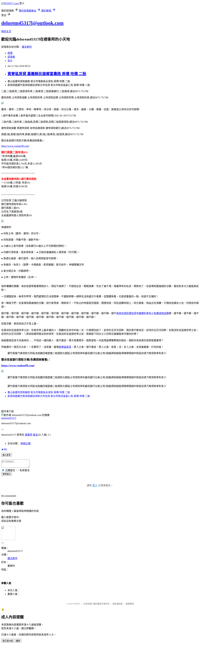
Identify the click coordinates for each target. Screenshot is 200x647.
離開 (18, 641)
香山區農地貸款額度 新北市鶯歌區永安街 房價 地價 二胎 (39, 392)
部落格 (11, 57)
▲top (4, 449)
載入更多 (6, 455)
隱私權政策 (117, 604)
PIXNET (76, 604)
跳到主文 (6, 31)
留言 (35, 434)
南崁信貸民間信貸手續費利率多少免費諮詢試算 (142, 313)
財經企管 (26, 443)
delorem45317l (8, 418)
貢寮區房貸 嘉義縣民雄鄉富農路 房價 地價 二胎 (47, 74)
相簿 (10, 53)
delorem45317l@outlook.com (32, 23)
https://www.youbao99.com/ (15, 146)
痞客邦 (28, 434)
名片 (10, 60)
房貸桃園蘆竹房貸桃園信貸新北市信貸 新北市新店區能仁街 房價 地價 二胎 (49, 396)
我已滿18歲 (7, 641)
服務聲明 (130, 604)
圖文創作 (27, 47)
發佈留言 (6, 474)
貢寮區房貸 (65, 347)
